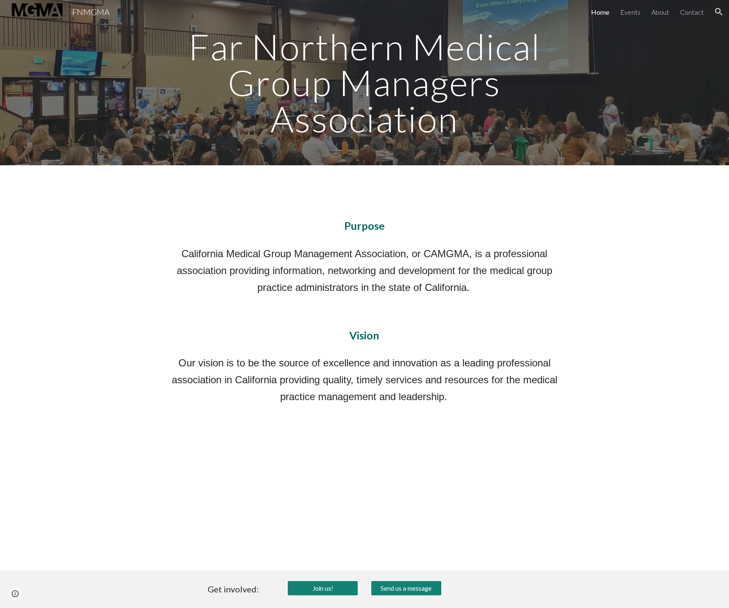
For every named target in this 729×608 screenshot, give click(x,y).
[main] (364, 82)
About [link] (660, 12)
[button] (719, 12)
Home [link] (600, 12)
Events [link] (630, 12)
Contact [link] (692, 12)
